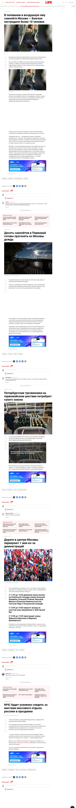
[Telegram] (19, 186)
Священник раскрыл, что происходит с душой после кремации (41, 721)
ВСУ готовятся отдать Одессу (25, 720)
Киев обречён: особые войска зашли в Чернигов (25, 530)
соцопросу (38, 624)
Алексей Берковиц (13, 670)
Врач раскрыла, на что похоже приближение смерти (10, 223)
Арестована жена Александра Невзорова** (10, 715)
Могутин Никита (12, 173)
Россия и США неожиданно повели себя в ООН (41, 223)
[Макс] (17, 186)
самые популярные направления (34, 806)
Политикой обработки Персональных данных (30, 6)
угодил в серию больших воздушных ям (32, 65)
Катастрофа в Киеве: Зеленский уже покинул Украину (24, 525)
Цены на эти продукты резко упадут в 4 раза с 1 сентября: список (9, 218)
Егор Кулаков (12, 484)
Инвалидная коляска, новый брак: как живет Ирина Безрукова (25, 218)
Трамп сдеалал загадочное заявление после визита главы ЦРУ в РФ (42, 531)
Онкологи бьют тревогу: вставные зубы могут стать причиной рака (41, 525)
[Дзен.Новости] (14, 186)
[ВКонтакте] (22, 186)
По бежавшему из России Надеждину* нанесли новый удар (25, 224)
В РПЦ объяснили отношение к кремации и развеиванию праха (42, 218)
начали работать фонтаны (23, 802)
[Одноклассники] (25, 186)
